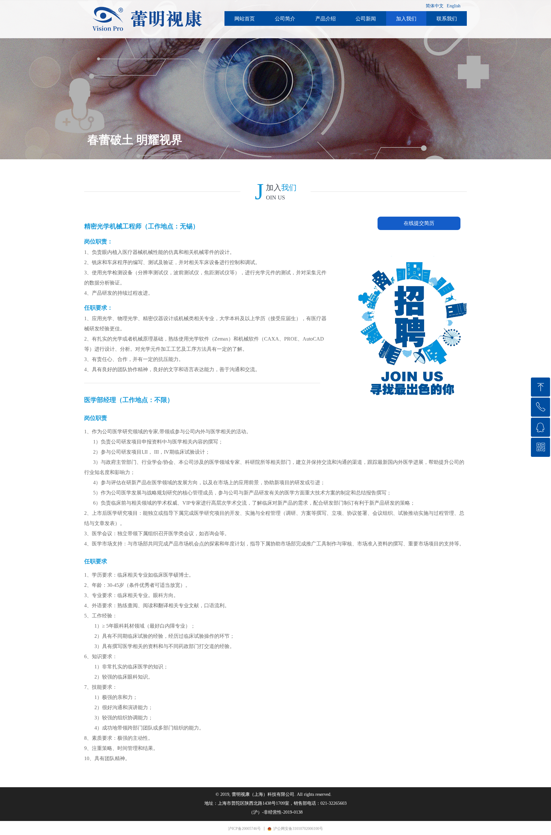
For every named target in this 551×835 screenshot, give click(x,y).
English (453, 6)
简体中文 (435, 6)
